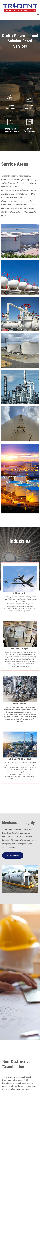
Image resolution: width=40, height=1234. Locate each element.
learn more (13, 855)
